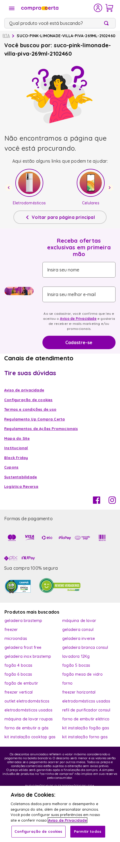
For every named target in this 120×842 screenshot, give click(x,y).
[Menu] (11, 8)
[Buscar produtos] (107, 23)
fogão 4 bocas (18, 665)
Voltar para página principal (63, 217)
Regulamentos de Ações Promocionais (41, 428)
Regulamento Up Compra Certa (34, 419)
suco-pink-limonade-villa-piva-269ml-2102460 (66, 35)
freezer (11, 629)
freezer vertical (18, 692)
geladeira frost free (22, 647)
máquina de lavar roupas (28, 719)
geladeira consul (77, 629)
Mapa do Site (17, 438)
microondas (15, 638)
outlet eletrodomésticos (27, 701)
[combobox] (60, 23)
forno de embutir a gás (26, 727)
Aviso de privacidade (24, 390)
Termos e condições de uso (30, 409)
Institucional (16, 448)
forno (67, 683)
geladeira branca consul (85, 647)
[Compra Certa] (57, 7)
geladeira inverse (78, 638)
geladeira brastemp (23, 620)
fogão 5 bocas (76, 665)
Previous (9, 187)
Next (110, 187)
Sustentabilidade (20, 477)
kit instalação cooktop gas (30, 736)
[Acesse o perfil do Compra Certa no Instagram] (112, 502)
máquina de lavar (79, 620)
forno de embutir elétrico (85, 719)
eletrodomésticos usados (86, 701)
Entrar (98, 7)
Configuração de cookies (39, 831)
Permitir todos (87, 831)
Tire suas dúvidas (30, 373)
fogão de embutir (21, 683)
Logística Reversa (21, 486)
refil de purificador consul (86, 710)
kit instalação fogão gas (85, 727)
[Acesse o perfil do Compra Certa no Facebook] (96, 502)
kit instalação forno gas (85, 736)
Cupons (11, 467)
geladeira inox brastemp (27, 656)
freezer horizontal (79, 692)
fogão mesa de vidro (82, 674)
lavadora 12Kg (76, 656)
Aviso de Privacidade (78, 318)
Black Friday (16, 457)
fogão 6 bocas (18, 674)
